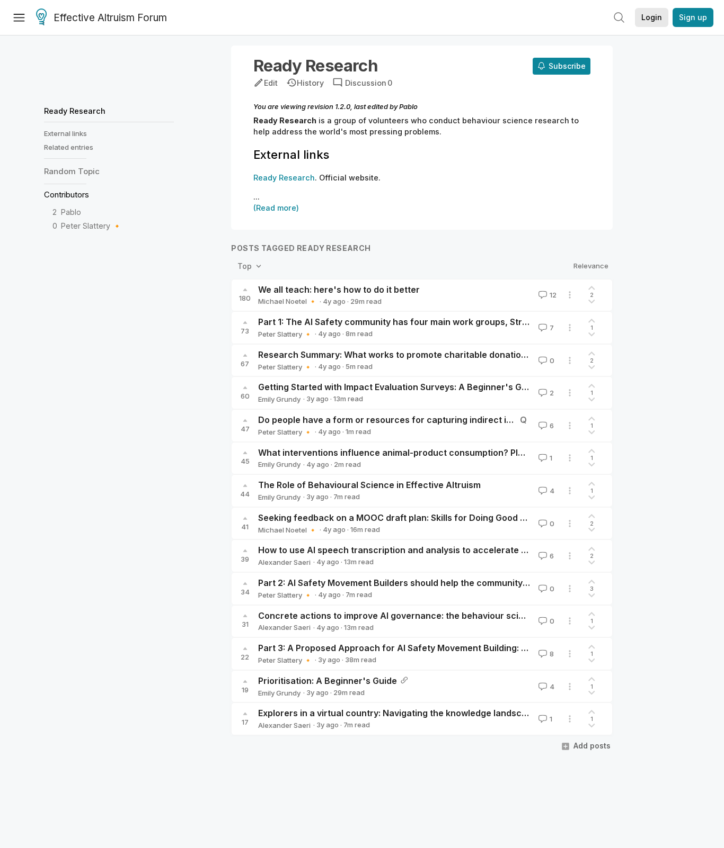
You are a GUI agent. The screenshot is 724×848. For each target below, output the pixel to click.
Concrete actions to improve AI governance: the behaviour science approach (420, 615)
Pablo (71, 212)
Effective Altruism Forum (110, 18)
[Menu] (19, 17)
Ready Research (74, 110)
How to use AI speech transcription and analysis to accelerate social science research (440, 550)
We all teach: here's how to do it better (339, 289)
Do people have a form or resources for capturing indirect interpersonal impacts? (429, 419)
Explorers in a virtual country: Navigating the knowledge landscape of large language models (452, 713)
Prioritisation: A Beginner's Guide (327, 680)
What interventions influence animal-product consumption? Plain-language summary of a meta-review (473, 452)
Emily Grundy (279, 399)
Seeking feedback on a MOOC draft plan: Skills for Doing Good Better (402, 517)
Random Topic (72, 171)
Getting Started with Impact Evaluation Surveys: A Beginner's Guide (399, 387)
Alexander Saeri (284, 562)
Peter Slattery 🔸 (91, 225)
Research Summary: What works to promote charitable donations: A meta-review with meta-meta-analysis (480, 354)
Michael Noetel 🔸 (287, 301)
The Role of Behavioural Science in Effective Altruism (369, 485)
